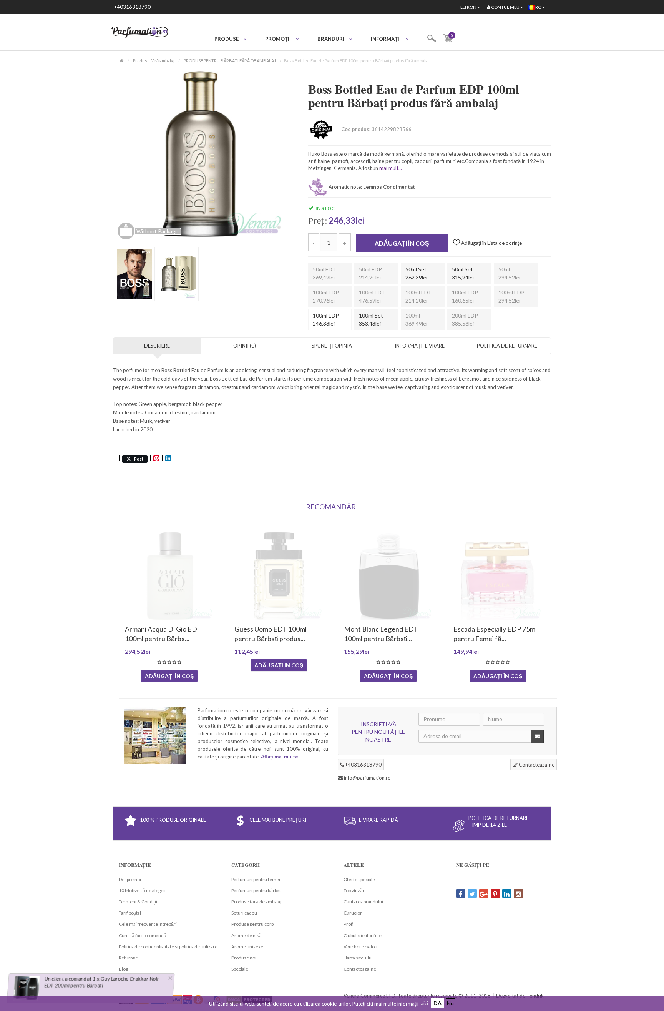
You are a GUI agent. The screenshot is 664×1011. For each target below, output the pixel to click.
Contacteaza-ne (536, 765)
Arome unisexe (247, 946)
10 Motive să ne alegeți (142, 890)
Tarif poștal (130, 913)
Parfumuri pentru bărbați (256, 890)
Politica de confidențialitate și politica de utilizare (168, 946)
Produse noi (243, 958)
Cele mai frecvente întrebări (148, 924)
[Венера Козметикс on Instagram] (518, 893)
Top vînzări (355, 890)
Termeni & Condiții (138, 902)
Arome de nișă (246, 935)
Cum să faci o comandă (142, 935)
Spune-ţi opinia (332, 346)
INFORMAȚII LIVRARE (420, 346)
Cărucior (353, 913)
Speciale (239, 969)
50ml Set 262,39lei (416, 273)
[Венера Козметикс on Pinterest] (495, 893)
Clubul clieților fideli (364, 935)
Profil (349, 924)
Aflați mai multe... (281, 756)
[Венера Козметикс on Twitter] (472, 893)
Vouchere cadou (360, 946)
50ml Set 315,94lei (463, 273)
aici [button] (424, 1003)
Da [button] (437, 1003)
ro (538, 7)
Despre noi (130, 879)
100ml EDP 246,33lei (326, 319)
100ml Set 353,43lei (371, 319)
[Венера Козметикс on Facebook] (460, 893)
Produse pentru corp (252, 924)
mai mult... (390, 168)
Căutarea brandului (363, 902)
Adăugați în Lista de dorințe (491, 243)
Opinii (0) (244, 346)
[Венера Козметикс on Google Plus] (483, 893)
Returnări (129, 958)
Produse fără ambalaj (153, 60)
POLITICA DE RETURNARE (507, 346)
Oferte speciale (359, 879)
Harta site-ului (358, 958)
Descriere (157, 346)
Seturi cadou (244, 913)
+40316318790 (132, 7)
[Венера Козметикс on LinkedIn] (506, 893)
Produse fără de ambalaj (256, 902)
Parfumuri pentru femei (255, 879)
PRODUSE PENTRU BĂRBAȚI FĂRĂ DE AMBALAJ (230, 60)
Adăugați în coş (402, 243)
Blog (123, 969)
